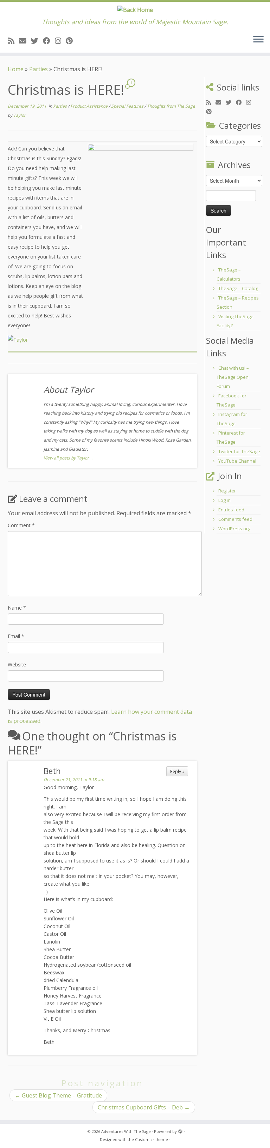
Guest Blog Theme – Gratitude (58, 1095)
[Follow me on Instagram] (60, 41)
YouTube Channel (237, 461)
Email (16, 636)
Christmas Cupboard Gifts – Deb (144, 1107)
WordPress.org (234, 528)
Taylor (19, 115)
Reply (177, 771)
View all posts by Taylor (69, 458)
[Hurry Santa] (140, 189)
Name (17, 607)
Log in (224, 500)
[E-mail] (25, 41)
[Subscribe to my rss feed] (13, 41)
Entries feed (231, 509)
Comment (21, 525)
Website (17, 664)
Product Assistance (89, 106)
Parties (38, 69)
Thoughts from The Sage (171, 106)
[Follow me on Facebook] (49, 41)
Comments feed (235, 519)
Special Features (127, 106)
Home (16, 69)
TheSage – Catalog (238, 288)
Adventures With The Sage (126, 1131)
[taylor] (18, 339)
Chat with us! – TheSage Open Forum (233, 377)
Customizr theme (151, 1139)
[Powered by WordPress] (180, 1130)
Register (227, 491)
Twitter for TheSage (239, 451)
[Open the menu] (258, 40)
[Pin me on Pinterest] (71, 41)
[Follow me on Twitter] (37, 41)
